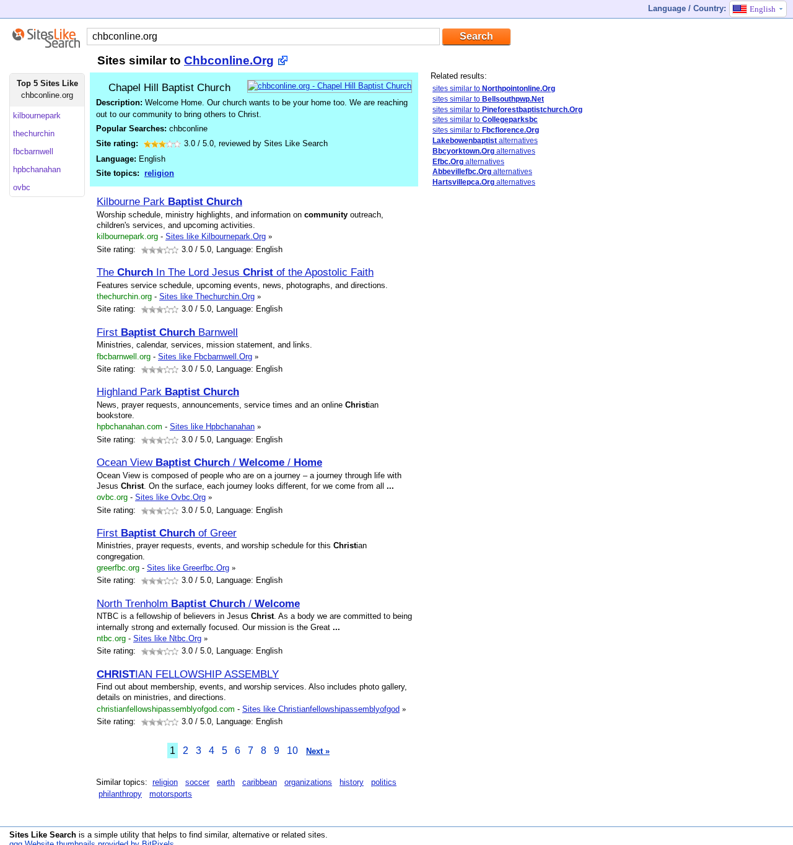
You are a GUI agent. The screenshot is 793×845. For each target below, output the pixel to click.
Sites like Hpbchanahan (212, 426)
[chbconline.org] (329, 85)
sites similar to (493, 88)
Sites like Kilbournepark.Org (215, 236)
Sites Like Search (42, 834)
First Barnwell (167, 332)
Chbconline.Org (229, 60)
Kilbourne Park (169, 201)
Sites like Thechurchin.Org (207, 296)
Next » (318, 751)
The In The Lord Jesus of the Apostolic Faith (235, 272)
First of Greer (167, 533)
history (352, 782)
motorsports (170, 794)
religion (159, 173)
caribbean (259, 782)
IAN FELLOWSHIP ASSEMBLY (188, 674)
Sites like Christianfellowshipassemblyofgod (321, 709)
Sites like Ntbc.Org (167, 638)
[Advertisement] (508, 283)
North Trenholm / (198, 603)
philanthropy (120, 794)
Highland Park (168, 391)
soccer (197, 782)
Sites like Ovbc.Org (170, 497)
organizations (308, 782)
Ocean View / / (209, 462)
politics (383, 782)
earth (226, 782)
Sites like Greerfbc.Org (188, 567)
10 (292, 750)
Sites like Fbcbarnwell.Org (205, 356)
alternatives (485, 140)
